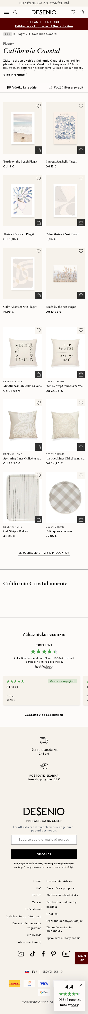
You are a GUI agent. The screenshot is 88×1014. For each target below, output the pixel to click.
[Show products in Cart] (81, 12)
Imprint (37, 895)
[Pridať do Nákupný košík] (38, 150)
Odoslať (44, 854)
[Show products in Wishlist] (72, 12)
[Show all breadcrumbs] (7, 34)
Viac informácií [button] (15, 74)
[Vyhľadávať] (15, 12)
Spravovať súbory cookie (63, 938)
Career (37, 902)
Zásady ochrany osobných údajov (54, 863)
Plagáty (22, 34)
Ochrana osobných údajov (64, 921)
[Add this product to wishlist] (38, 105)
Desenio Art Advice (59, 881)
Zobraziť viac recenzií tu (44, 715)
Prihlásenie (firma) (29, 942)
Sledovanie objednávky (62, 895)
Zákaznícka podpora (60, 888)
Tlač (39, 888)
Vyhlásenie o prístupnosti (24, 916)
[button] (69, 996)
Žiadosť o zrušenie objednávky (59, 929)
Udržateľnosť (33, 909)
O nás (37, 881)
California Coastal (44, 34)
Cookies (52, 914)
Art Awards (34, 935)
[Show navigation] (6, 12)
